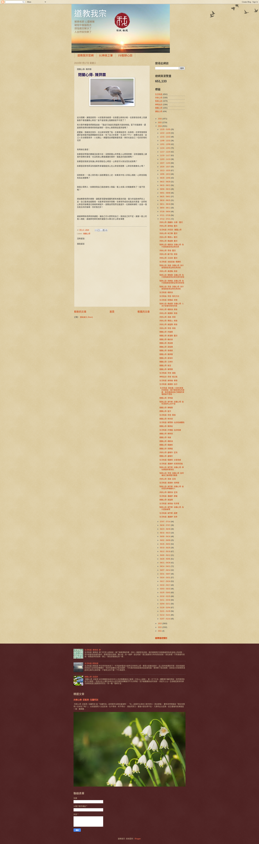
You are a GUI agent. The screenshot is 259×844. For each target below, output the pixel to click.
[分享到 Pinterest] (106, 230)
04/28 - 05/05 (165, 559)
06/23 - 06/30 (165, 529)
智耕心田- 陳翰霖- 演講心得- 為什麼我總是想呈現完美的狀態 (171, 276)
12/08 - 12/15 (165, 141)
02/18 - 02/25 (165, 596)
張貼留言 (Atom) (86, 317)
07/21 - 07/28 (165, 215)
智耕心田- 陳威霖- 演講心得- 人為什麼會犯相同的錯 (171, 305)
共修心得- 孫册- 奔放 (167, 317)
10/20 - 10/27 (165, 167)
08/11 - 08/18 (165, 204)
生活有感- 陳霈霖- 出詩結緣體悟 (171, 422)
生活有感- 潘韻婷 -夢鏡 (168, 496)
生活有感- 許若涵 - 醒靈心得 (170, 230)
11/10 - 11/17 (165, 155)
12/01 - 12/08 (165, 144)
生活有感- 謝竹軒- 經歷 (168, 513)
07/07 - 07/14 (165, 522)
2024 (160, 126)
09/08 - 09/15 (165, 189)
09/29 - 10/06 (165, 178)
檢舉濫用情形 (161, 638)
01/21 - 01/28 (165, 611)
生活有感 (158, 94)
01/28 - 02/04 (165, 608)
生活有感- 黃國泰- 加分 (168, 384)
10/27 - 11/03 (165, 163)
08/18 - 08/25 (165, 200)
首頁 (112, 311)
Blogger (138, 839)
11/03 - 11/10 (165, 159)
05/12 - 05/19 (165, 551)
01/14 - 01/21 (165, 615)
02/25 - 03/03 (165, 593)
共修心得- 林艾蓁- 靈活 (168, 233)
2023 (160, 623)
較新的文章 (80, 311)
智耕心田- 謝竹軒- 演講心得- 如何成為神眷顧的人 (171, 487)
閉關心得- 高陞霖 (166, 347)
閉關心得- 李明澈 (166, 398)
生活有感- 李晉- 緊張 (167, 415)
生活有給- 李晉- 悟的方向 (169, 296)
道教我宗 (90, 13)
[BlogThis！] (98, 230)
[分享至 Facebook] (103, 230)
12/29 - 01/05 (165, 129)
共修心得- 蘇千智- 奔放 (168, 254)
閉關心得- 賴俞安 (166, 339)
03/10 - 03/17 (165, 585)
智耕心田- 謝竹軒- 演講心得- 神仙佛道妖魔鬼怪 (171, 468)
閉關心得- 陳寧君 (166, 434)
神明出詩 (158, 105)
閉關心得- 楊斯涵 (166, 441)
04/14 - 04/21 (165, 566)
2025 (160, 122)
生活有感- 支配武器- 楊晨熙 (170, 262)
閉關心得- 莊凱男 (91, 677)
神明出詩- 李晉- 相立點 (168, 377)
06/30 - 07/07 (165, 525)
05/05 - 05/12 (165, 555)
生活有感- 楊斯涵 (166, 292)
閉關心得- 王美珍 (166, 362)
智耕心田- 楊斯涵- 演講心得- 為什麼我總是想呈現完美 (171, 246)
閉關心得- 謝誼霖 (166, 500)
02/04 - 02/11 (165, 604)
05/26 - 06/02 (165, 544)
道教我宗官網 (85, 55)
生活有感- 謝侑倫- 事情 (168, 380)
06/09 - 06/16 (165, 536)
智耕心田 (158, 101)
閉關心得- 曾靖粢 (166, 350)
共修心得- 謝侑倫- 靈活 (168, 226)
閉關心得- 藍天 (165, 411)
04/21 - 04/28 (165, 563)
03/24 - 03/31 (165, 578)
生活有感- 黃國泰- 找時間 (169, 483)
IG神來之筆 (106, 55)
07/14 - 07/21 (165, 219)
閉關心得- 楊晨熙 (166, 445)
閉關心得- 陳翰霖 (166, 408)
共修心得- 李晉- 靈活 (167, 250)
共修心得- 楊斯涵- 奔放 (168, 309)
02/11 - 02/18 (165, 600)
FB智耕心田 (125, 55)
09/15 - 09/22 (165, 185)
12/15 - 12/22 (165, 137)
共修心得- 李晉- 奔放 (167, 328)
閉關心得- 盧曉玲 (166, 456)
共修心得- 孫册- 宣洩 (167, 479)
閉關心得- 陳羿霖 (166, 354)
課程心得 (158, 111)
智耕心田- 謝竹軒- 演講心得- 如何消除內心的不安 (171, 403)
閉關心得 (86, 234)
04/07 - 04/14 (165, 570)
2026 (160, 119)
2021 (160, 631)
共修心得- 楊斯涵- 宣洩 (168, 492)
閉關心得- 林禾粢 (166, 419)
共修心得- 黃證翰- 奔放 (168, 271)
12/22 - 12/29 (165, 133)
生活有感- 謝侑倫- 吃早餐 (169, 503)
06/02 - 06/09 (165, 540)
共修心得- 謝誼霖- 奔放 (168, 324)
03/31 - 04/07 (165, 574)
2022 (160, 627)
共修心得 (158, 98)
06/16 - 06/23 (165, 533)
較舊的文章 (144, 311)
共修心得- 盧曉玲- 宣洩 (168, 452)
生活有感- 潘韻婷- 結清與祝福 (171, 464)
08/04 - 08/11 (165, 208)
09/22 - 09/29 (165, 182)
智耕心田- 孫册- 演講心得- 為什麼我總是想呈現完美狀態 (171, 266)
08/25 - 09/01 (165, 197)
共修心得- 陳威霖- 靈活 (168, 241)
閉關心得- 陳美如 (166, 426)
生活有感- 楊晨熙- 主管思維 (170, 460)
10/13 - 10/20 (165, 170)
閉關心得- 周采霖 (166, 343)
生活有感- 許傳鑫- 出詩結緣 (170, 430)
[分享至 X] (101, 230)
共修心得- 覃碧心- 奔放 (168, 321)
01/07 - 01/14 (165, 619)
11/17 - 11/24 (165, 152)
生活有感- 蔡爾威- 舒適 (168, 300)
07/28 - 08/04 (165, 212)
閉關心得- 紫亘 (165, 365)
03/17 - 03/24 (165, 581)
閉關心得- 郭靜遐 (166, 449)
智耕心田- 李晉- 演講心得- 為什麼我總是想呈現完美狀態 (171, 288)
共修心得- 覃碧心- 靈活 (168, 237)
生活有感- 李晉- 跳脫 (167, 373)
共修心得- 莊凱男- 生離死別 (86, 700)
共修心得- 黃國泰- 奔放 (168, 313)
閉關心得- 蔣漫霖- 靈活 (168, 336)
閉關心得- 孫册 (165, 437)
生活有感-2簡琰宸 (91, 663)
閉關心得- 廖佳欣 (166, 358)
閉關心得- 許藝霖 (166, 332)
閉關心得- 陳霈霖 (166, 369)
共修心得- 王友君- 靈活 (168, 258)
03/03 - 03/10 (165, 589)
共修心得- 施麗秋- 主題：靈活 (171, 222)
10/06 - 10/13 (165, 174)
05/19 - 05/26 (165, 548)
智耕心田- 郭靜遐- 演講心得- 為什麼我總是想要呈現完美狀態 (171, 282)
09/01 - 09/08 (165, 193)
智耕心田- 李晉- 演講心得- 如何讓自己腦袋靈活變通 (171, 474)
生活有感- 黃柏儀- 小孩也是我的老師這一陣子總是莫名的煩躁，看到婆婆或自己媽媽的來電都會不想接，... (171, 391)
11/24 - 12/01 (165, 148)
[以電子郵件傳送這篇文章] (96, 230)
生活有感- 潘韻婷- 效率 (168, 517)
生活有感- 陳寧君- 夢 (93, 650)
